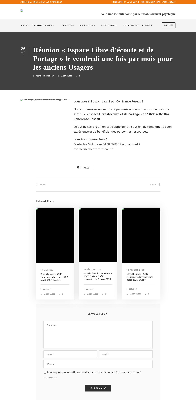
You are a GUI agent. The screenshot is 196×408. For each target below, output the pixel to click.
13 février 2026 (135, 270)
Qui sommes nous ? (43, 26)
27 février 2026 (92, 269)
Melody (47, 289)
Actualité (66, 76)
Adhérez (168, 25)
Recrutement (109, 26)
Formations (67, 26)
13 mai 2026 (47, 270)
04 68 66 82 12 (112, 144)
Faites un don (131, 26)
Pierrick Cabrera (45, 76)
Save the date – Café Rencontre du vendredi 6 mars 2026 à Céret (140, 277)
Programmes (87, 26)
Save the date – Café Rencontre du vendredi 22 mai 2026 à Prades (54, 277)
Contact (147, 26)
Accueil (25, 26)
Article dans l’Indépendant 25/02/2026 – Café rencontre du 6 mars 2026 (98, 276)
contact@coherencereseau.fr (93, 149)
